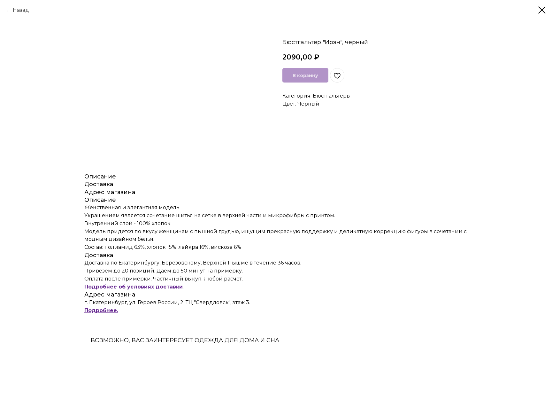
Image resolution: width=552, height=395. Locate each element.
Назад (21, 10)
